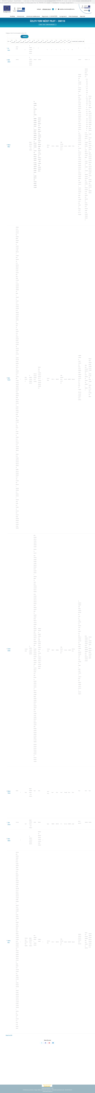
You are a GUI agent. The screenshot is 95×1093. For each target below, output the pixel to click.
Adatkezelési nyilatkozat (47, 1091)
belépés (39, 9)
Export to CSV (9, 1035)
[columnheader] (9, 41)
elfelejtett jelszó (46, 9)
